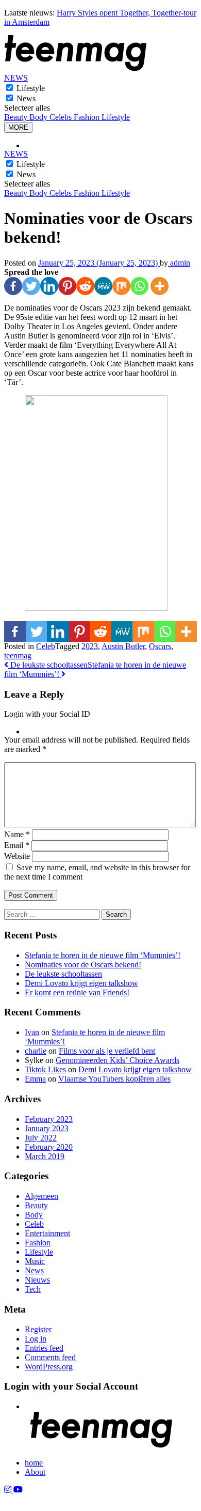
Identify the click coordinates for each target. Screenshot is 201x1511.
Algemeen (41, 1196)
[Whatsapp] (139, 286)
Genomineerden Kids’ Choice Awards (117, 1060)
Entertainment (47, 1233)
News (26, 98)
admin (179, 262)
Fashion (88, 117)
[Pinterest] (67, 286)
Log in (35, 1338)
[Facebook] (13, 286)
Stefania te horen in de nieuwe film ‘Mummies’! (102, 955)
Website (17, 856)
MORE (18, 127)
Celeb (45, 646)
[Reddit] (85, 286)
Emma (35, 1078)
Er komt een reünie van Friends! (77, 992)
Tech (33, 1289)
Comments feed (50, 1357)
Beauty (16, 117)
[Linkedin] (49, 286)
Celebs (61, 117)
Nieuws (37, 1279)
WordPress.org (49, 1366)
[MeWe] (103, 286)
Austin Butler (123, 646)
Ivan (32, 1032)
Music (35, 1261)
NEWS (16, 77)
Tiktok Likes (45, 1069)
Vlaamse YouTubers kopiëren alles (114, 1078)
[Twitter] (31, 286)
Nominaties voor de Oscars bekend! (83, 964)
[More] (159, 286)
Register (38, 1329)
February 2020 (49, 1147)
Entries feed (44, 1348)
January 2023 (47, 1128)
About (35, 1472)
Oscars (160, 646)
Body (39, 117)
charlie (35, 1050)
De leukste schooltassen (48, 664)
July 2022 (41, 1137)
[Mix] (121, 286)
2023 (89, 646)
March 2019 (44, 1156)
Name (17, 834)
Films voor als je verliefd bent (107, 1050)
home (34, 1462)
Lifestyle (30, 88)
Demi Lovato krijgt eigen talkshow (81, 983)
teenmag (17, 655)
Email (16, 845)
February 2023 (49, 1119)
